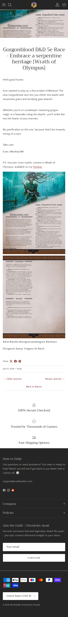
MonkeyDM (15, 605)
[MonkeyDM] (34, 5)
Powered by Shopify (31, 605)
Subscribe (34, 558)
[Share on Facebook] (15, 361)
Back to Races (34, 386)
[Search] (11, 5)
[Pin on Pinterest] (19, 361)
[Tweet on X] (11, 361)
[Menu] (4, 5)
